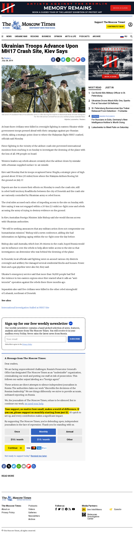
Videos (31, 509)
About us (6, 509)
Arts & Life (70, 36)
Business (46, 36)
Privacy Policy (27, 344)
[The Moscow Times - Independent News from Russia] (28, 24)
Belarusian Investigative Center (93, 516)
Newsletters (34, 516)
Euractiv (117, 509)
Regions (34, 36)
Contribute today (115, 26)
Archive (97, 36)
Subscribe (75, 339)
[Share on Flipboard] (78, 59)
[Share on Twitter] (58, 59)
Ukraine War (21, 36)
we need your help (34, 403)
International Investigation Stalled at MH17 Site (25, 307)
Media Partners (89, 506)
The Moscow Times (11, 506)
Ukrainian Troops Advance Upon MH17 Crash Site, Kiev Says (40, 48)
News (9, 36)
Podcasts (84, 36)
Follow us (60, 506)
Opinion (58, 36)
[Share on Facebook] (53, 59)
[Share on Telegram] (63, 59)
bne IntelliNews (94, 509)
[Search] (131, 36)
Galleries (32, 512)
